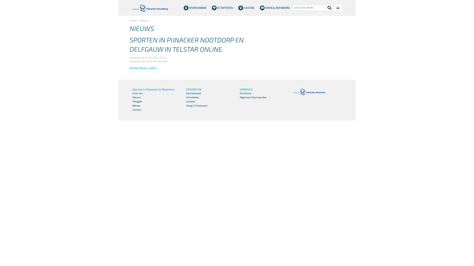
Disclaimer (246, 93)
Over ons (137, 93)
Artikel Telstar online (143, 68)
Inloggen (137, 101)
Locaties (249, 8)
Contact (136, 110)
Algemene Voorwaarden (253, 97)
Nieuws (144, 20)
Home (133, 20)
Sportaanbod (197, 8)
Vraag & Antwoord (277, 8)
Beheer (136, 106)
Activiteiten (225, 8)
